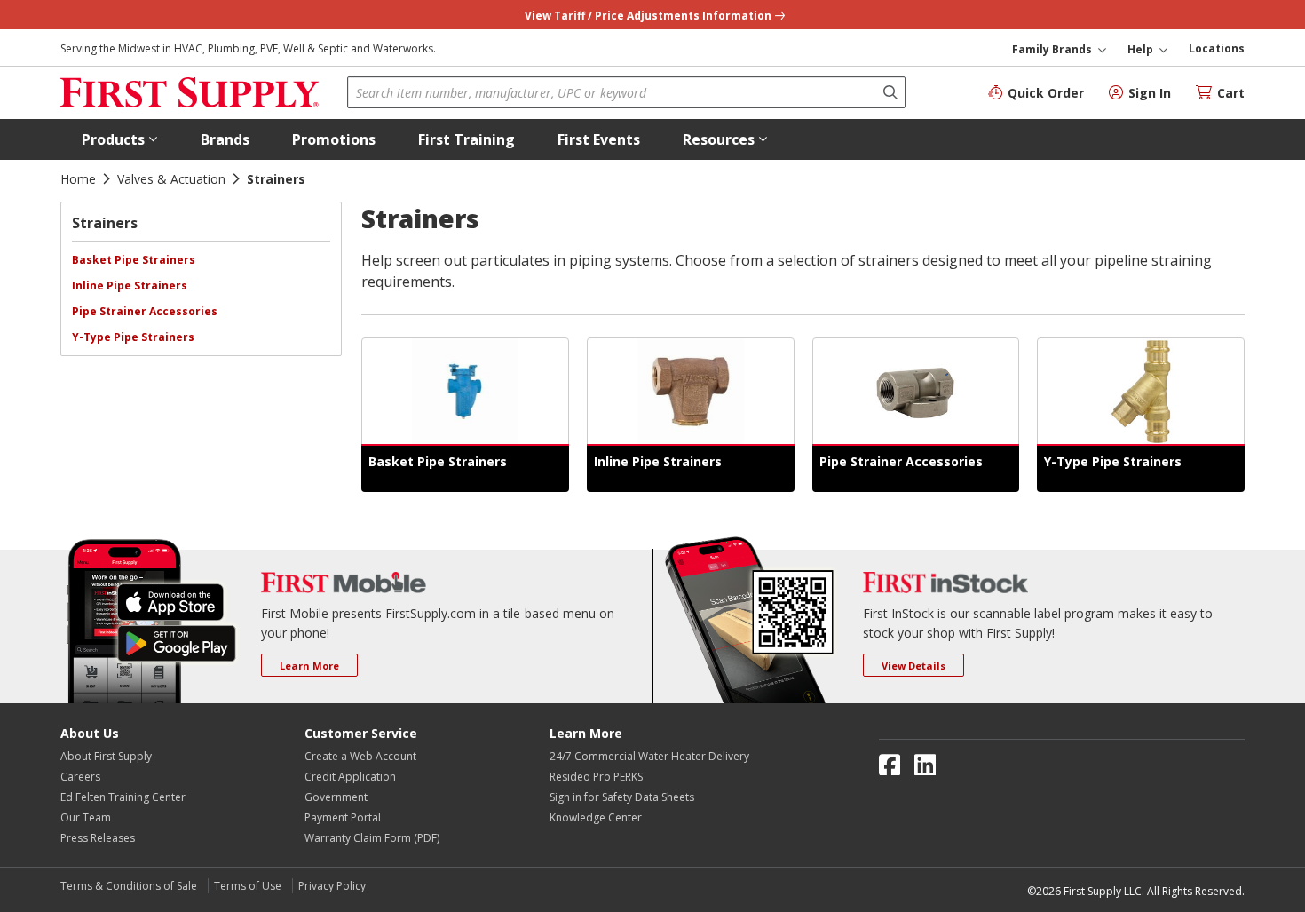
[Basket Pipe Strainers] (465, 391)
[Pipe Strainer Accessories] (916, 391)
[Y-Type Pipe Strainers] (1141, 391)
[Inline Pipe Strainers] (691, 391)
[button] (119, 139)
